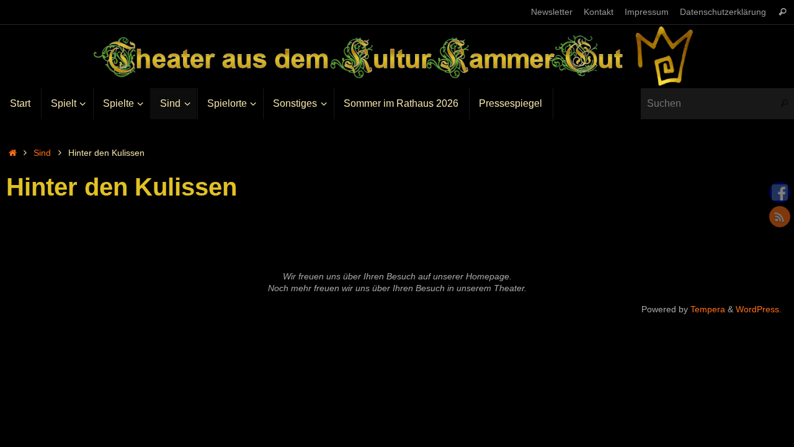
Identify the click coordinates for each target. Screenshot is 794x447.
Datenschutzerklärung (723, 12)
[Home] (12, 153)
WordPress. (759, 309)
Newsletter (552, 12)
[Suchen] (782, 12)
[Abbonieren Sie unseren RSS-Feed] (779, 216)
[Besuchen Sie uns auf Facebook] (779, 192)
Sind (42, 153)
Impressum (647, 12)
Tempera (707, 309)
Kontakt (598, 12)
